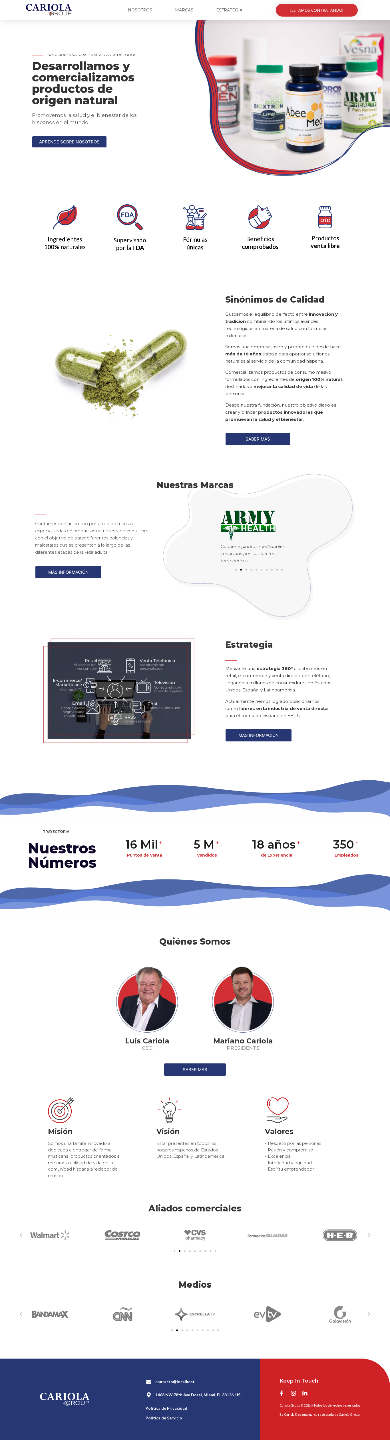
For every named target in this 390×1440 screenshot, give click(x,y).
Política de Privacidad (166, 1408)
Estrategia (229, 10)
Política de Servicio (164, 1417)
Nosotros (140, 10)
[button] (317, 10)
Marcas (184, 10)
